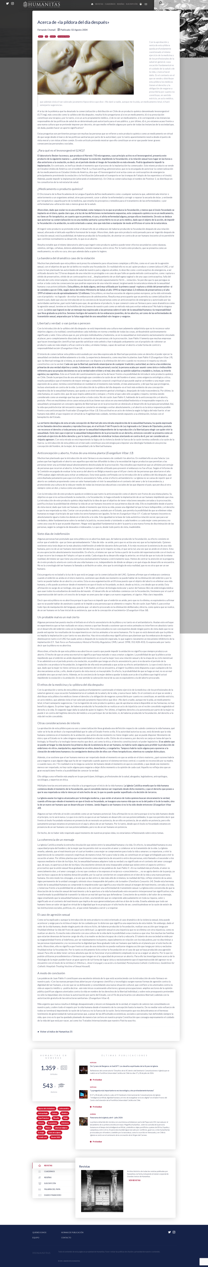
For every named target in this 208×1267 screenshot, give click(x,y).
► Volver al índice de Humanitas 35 (54, 1031)
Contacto (66, 1238)
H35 (46, 36)
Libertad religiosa (61, 1128)
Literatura (65, 1123)
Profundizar (97, 1080)
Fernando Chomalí (63, 36)
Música (48, 1128)
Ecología (41, 1133)
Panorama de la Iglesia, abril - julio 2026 (106, 1117)
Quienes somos (39, 1232)
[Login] (141, 4)
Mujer (65, 1118)
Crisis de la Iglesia (54, 1133)
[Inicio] (92, 4)
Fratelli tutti (42, 1137)
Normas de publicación (72, 1232)
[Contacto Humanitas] (146, 4)
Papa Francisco (43, 1118)
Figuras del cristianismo (46, 1108)
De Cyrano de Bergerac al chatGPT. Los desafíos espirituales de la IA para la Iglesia (124, 1066)
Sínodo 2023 (55, 1137)
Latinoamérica (64, 1108)
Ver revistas (134, 1180)
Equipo (35, 1238)
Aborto (41, 36)
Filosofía (56, 1118)
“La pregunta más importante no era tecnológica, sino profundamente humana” (122, 1090)
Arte (39, 1128)
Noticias (93, 1062)
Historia (41, 1123)
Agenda (93, 1114)
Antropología (43, 1113)
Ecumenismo (52, 1123)
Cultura (54, 1113)
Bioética (52, 36)
